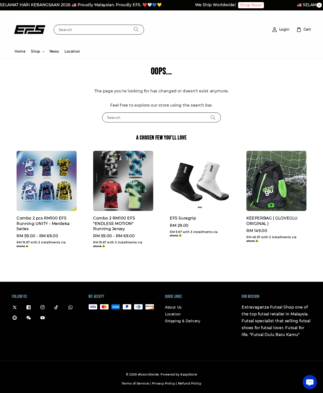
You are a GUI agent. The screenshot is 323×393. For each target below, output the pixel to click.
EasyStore (188, 374)
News (54, 51)
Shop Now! (246, 5)
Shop (35, 51)
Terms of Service (135, 383)
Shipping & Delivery (182, 321)
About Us (173, 307)
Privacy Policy (163, 383)
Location (72, 51)
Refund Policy (189, 383)
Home (20, 51)
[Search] (136, 29)
